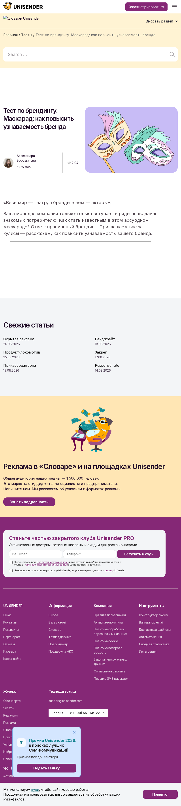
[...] (174, 6)
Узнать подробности (29, 502)
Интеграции (147, 651)
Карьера (9, 651)
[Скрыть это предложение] (74, 732)
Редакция (10, 715)
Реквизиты (11, 629)
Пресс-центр (58, 644)
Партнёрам (11, 637)
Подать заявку (46, 768)
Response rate (107, 365)
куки (35, 789)
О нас (7, 615)
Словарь (55, 629)
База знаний (57, 622)
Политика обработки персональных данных (110, 631)
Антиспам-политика (108, 622)
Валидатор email (151, 622)
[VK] (5, 768)
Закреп (101, 352)
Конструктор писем (153, 615)
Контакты (10, 622)
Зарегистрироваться (146, 7)
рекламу (109, 570)
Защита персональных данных (110, 661)
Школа (53, 615)
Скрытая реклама (18, 339)
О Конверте (12, 701)
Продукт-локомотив (21, 352)
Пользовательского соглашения (52, 562)
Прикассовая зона (19, 365)
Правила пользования (110, 615)
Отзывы (9, 644)
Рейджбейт (105, 339)
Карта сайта (12, 659)
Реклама (9, 722)
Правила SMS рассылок (111, 678)
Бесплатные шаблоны (155, 629)
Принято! (160, 794)
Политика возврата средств (108, 650)
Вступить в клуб (138, 554)
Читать (8, 708)
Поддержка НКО (61, 651)
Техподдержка (60, 637)
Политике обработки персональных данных (46, 564)
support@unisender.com (65, 701)
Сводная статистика (154, 644)
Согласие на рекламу (109, 671)
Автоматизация (150, 637)
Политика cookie (106, 641)
